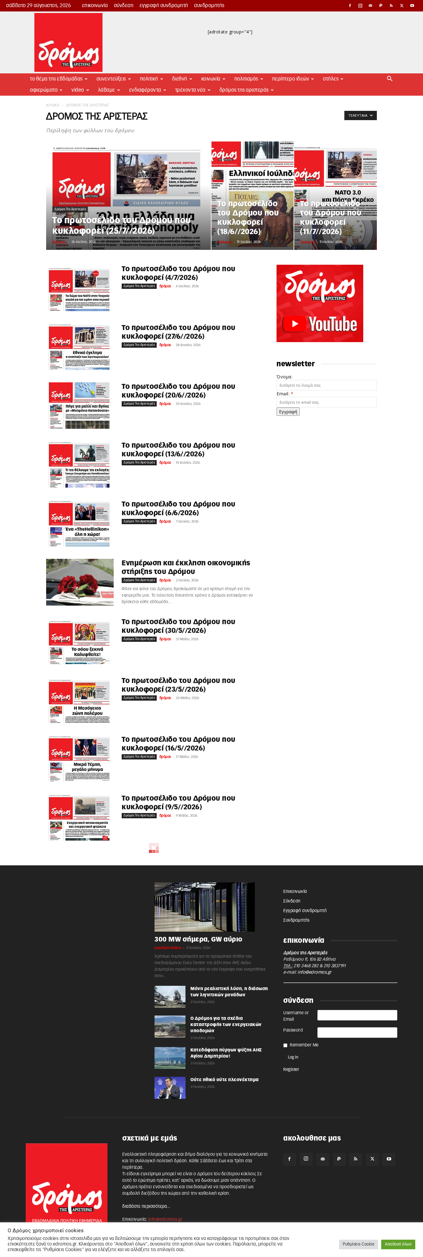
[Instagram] (360, 5)
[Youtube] (412, 5)
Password (293, 1030)
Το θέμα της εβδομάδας (56, 78)
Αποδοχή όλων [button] (398, 1244)
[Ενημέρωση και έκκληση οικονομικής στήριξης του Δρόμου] (80, 582)
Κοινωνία (210, 78)
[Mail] (370, 5)
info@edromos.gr (315, 972)
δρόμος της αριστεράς (70, 209)
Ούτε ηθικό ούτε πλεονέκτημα (224, 1080)
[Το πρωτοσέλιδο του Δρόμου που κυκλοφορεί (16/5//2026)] (80, 758)
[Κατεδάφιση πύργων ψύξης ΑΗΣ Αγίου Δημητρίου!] (170, 1058)
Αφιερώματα (44, 90)
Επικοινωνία (95, 5)
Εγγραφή (288, 412)
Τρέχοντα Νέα (190, 90)
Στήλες (330, 78)
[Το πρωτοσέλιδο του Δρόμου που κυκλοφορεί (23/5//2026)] (80, 699)
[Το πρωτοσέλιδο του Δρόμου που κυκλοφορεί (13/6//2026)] (80, 464)
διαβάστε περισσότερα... (146, 1206)
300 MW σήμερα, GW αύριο (198, 939)
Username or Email (296, 1016)
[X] (402, 5)
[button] (389, 79)
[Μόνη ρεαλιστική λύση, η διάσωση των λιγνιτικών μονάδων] (170, 997)
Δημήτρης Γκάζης (168, 948)
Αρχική (52, 105)
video (78, 90)
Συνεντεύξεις (111, 78)
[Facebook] (350, 5)
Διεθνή (179, 78)
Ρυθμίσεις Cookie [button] (358, 1244)
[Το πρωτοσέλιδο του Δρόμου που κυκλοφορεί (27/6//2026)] (80, 347)
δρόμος (59, 241)
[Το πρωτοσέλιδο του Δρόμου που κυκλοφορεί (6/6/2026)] (80, 523)
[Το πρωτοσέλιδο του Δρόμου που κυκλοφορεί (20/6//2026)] (80, 405)
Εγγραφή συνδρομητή (164, 5)
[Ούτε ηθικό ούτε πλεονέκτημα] (170, 1088)
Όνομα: (284, 377)
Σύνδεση (124, 5)
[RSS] (391, 5)
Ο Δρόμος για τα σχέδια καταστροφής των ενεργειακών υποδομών (226, 1024)
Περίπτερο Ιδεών (290, 78)
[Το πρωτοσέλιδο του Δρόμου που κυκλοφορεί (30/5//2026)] (80, 641)
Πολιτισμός (246, 78)
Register (291, 1070)
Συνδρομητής (209, 5)
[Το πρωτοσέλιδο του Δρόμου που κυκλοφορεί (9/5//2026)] (80, 817)
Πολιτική (149, 78)
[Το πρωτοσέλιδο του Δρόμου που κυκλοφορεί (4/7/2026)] (80, 288)
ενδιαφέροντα (145, 90)
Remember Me (304, 1045)
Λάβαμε (106, 90)
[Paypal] (381, 5)
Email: (285, 394)
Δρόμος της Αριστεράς (244, 90)
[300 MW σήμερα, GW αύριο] (211, 907)
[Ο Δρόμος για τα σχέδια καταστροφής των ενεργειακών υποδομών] (170, 1026)
